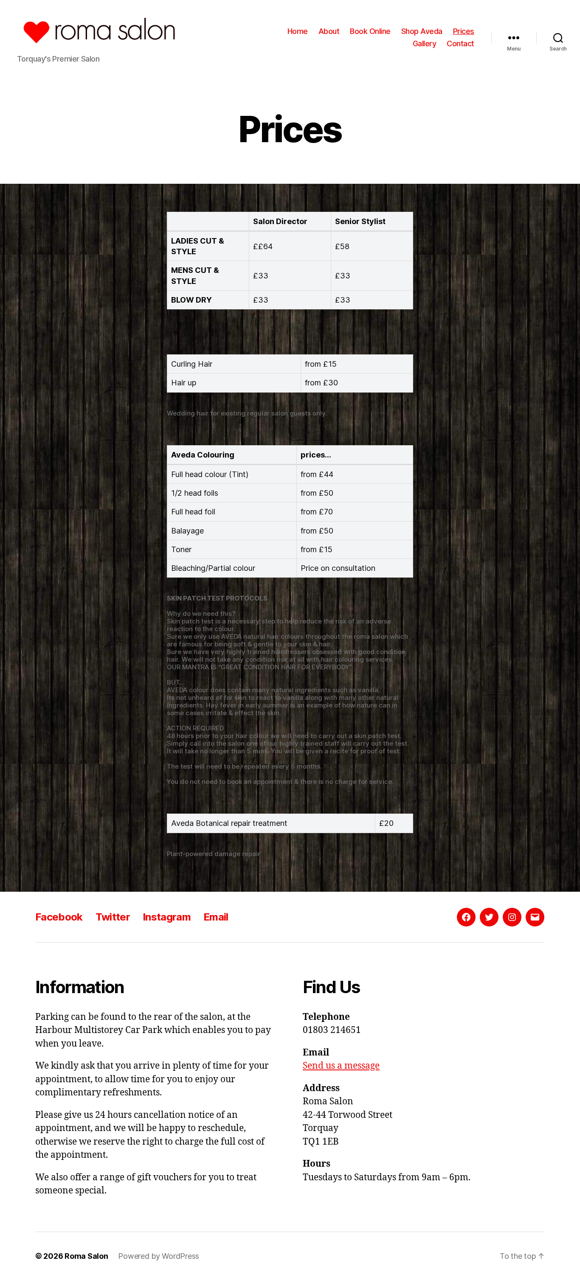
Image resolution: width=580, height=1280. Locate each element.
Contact (460, 43)
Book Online (370, 31)
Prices (463, 31)
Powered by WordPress (158, 1256)
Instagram (167, 917)
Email (215, 917)
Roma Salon (86, 1256)
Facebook (59, 917)
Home (297, 31)
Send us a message (341, 1066)
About (329, 31)
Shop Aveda (421, 31)
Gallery (424, 43)
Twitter (113, 917)
